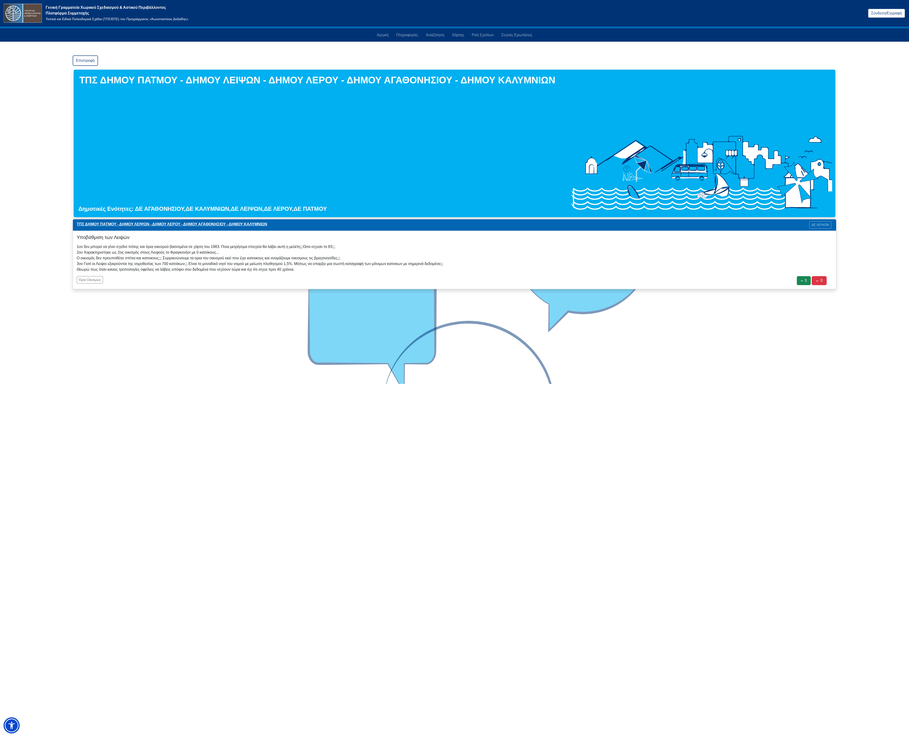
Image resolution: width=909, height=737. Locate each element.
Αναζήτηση (435, 35)
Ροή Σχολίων (483, 35)
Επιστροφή (85, 60)
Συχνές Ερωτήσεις (516, 35)
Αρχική (382, 35)
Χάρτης (458, 35)
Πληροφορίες (407, 35)
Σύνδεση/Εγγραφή (886, 13)
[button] (11, 725)
